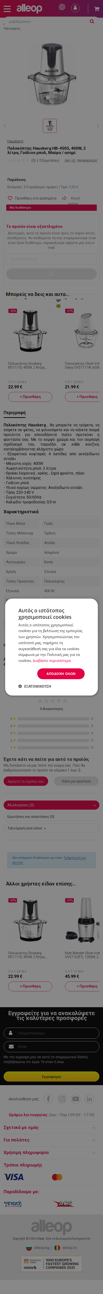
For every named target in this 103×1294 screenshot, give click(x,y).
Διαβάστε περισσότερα (52, 660)
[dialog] (51, 647)
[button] (34, 686)
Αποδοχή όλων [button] (61, 673)
